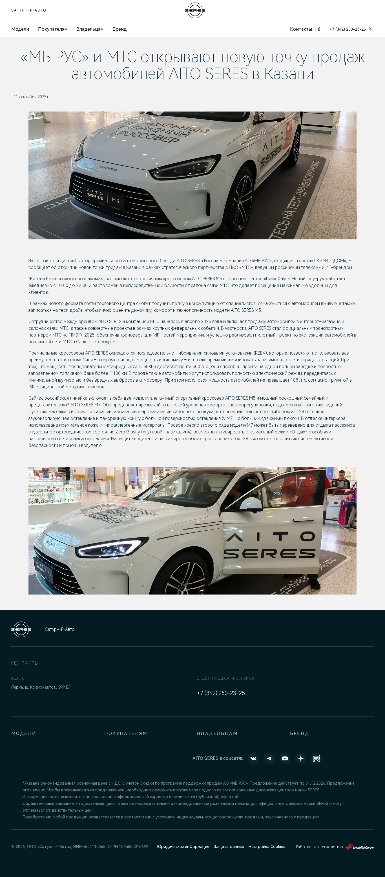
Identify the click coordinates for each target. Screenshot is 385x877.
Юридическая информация (183, 846)
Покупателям (52, 29)
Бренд (119, 29)
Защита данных (229, 846)
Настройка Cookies (267, 846)
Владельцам (89, 29)
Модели (23, 733)
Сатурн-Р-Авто (29, 10)
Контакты (301, 29)
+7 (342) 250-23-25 (347, 29)
